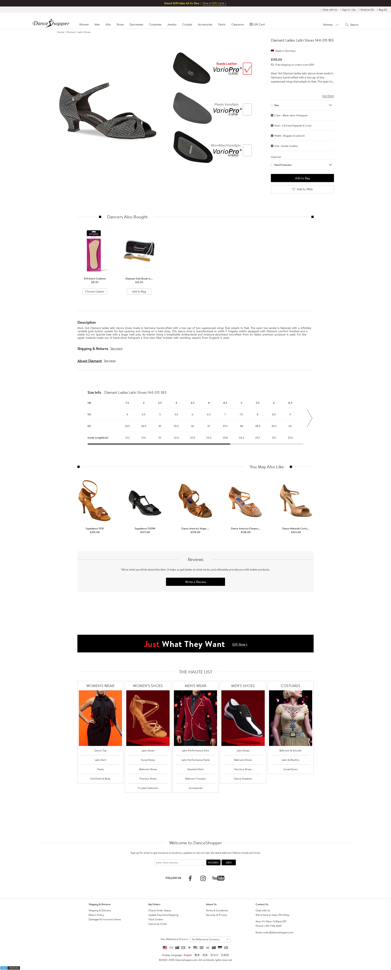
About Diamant (89, 360)
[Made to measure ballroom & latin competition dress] (290, 718)
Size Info (94, 392)
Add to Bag (139, 291)
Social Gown (290, 769)
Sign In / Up (348, 9)
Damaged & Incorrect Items (105, 919)
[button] (81, 418)
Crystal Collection (148, 788)
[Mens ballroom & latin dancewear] (195, 718)
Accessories (195, 788)
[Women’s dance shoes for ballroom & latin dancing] (148, 718)
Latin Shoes (84, 32)
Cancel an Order (157, 924)
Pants (100, 769)
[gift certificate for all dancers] (195, 643)
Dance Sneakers (243, 778)
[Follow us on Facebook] (190, 878)
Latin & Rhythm (290, 760)
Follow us (173, 878)
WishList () (367, 9)
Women (70, 32)
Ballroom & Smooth (290, 750)
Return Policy (96, 915)
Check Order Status (159, 910)
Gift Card (259, 24)
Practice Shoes (148, 778)
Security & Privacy (216, 915)
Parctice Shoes (243, 769)
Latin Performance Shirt (195, 750)
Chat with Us (330, 9)
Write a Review (195, 582)
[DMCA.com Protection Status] (10, 967)
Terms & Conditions (217, 910)
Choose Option (94, 291)
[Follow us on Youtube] (218, 878)
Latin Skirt (100, 760)
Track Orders (155, 919)
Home (60, 32)
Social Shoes (148, 760)
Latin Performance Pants (195, 760)
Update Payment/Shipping (163, 915)
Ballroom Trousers (195, 778)
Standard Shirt (195, 769)
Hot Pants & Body (100, 778)
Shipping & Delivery (100, 910)
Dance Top (100, 750)
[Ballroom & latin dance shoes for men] (243, 718)
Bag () (383, 9)
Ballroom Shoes (148, 769)
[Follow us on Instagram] (203, 878)
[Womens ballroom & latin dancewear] (100, 718)
